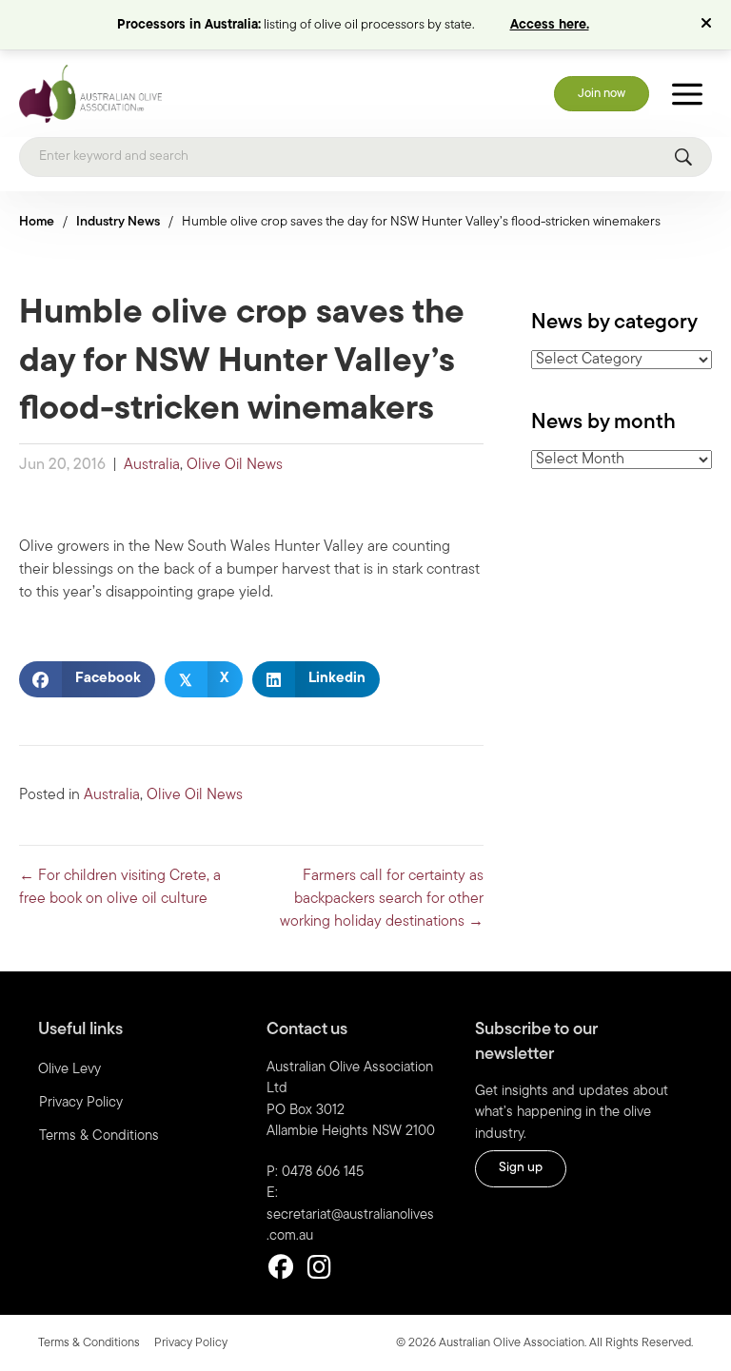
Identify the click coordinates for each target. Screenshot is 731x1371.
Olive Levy (69, 1070)
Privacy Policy (81, 1103)
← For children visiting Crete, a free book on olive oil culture (120, 888)
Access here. (549, 25)
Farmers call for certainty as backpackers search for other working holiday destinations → (382, 899)
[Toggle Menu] (687, 94)
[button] (708, 24)
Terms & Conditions (99, 1136)
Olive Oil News (235, 465)
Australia (152, 465)
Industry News (118, 222)
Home (36, 222)
